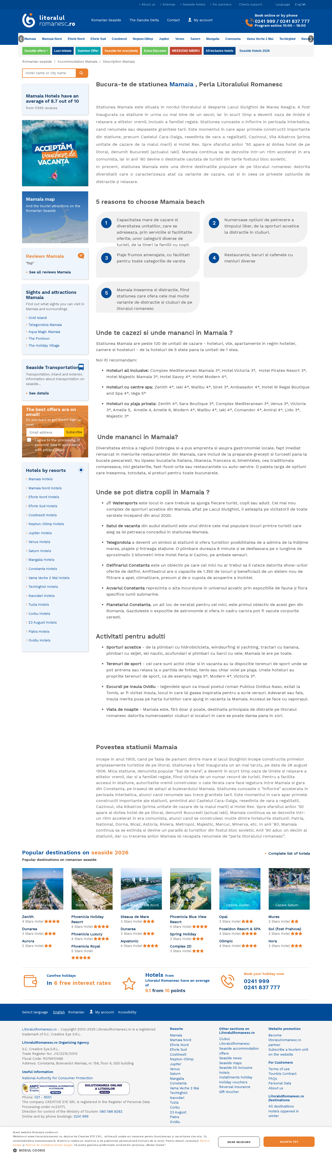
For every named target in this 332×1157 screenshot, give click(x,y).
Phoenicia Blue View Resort (188, 919)
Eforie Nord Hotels (44, 497)
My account (203, 20)
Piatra (174, 1117)
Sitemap (169, 4)
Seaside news (230, 1058)
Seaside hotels (194, 4)
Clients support (250, 4)
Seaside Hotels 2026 (254, 51)
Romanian (76, 1012)
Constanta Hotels (43, 569)
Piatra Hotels (39, 631)
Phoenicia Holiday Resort (87, 919)
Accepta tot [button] (289, 1142)
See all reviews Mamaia (50, 272)
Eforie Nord (76, 39)
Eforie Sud (98, 39)
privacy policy (54, 450)
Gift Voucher (229, 1092)
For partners (222, 4)
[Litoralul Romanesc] (48, 21)
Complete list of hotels (289, 853)
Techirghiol (287, 39)
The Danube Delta (144, 20)
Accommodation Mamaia (77, 61)
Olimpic (226, 941)
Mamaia (30, 39)
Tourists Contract (282, 1074)
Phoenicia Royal (85, 946)
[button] (111, 1150)
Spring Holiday (183, 934)
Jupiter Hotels (40, 533)
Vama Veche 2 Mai (260, 39)
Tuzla (174, 1102)
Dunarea (29, 929)
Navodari (177, 1098)
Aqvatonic (130, 941)
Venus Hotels (39, 542)
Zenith (28, 917)
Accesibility (127, 1012)
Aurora (28, 941)
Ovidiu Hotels (40, 640)
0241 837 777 (295, 21)
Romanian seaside (37, 61)
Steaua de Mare (135, 917)
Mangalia (212, 39)
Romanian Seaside (106, 20)
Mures (273, 917)
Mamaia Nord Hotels (45, 488)
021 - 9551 (42, 1097)
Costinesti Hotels (43, 515)
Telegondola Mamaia (45, 325)
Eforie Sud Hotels (43, 506)
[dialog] (166, 1142)
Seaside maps (230, 1063)
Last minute (63, 51)
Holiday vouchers (233, 1082)
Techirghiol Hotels (43, 587)
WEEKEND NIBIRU (186, 51)
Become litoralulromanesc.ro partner (284, 1040)
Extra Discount (155, 51)
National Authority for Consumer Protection (57, 1078)
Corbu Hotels (39, 614)
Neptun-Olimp (143, 39)
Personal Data (279, 1083)
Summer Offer (88, 51)
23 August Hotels (43, 622)
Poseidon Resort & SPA (239, 929)
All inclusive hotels (219, 51)
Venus (179, 39)
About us (148, 4)
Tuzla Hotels (39, 605)
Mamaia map (40, 199)
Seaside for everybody (121, 51)
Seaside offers (35, 51)
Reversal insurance (234, 1087)
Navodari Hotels (42, 596)
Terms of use (279, 1069)
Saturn (195, 39)
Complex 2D (180, 946)
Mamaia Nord (52, 39)
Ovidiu (175, 1122)
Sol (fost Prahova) (284, 929)
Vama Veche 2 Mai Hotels (49, 578)
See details (39, 393)
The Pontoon (39, 338)
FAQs (272, 1079)
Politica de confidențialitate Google (49, 1145)
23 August (178, 1112)
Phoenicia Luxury (86, 934)
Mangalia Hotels (41, 560)
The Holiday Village (44, 345)
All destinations (281, 1106)
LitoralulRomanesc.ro (39, 1029)
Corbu (175, 1107)
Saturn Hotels (40, 551)
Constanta (233, 39)
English (59, 1012)
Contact (173, 20)
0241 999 (265, 21)
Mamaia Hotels (41, 479)
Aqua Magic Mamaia (44, 332)
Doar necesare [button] (239, 1142)
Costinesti (119, 39)
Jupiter (164, 39)
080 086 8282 (111, 1111)
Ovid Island (38, 318)
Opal (223, 917)
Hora (272, 941)
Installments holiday (235, 1077)
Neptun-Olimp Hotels (46, 524)
